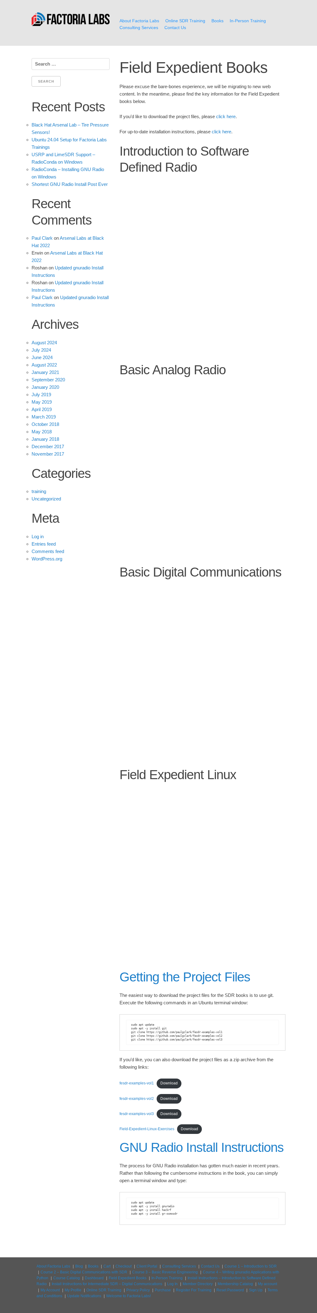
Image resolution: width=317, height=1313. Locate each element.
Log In (172, 1284)
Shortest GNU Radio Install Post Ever (70, 184)
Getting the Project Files (184, 977)
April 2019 (42, 409)
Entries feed (44, 544)
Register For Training (193, 1290)
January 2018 (45, 439)
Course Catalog (66, 1278)
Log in (38, 536)
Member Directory (198, 1284)
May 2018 (42, 431)
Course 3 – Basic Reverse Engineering (165, 1272)
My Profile (73, 1290)
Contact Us (175, 27)
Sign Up (256, 1290)
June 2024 (42, 357)
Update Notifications (84, 1296)
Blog (79, 1266)
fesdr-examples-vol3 (136, 1114)
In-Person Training (248, 20)
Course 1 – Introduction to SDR (250, 1266)
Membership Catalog (235, 1284)
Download (169, 1083)
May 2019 (42, 402)
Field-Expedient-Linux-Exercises (146, 1129)
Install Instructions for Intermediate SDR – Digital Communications (107, 1284)
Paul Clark (42, 238)
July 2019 (41, 394)
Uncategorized (46, 498)
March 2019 (44, 416)
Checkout (123, 1266)
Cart (107, 1266)
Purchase (163, 1290)
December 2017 (48, 446)
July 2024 (41, 350)
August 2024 (44, 342)
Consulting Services (138, 27)
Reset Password (230, 1290)
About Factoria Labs (139, 20)
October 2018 (45, 424)
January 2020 (45, 387)
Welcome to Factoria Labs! (128, 1296)
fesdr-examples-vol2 (136, 1098)
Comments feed (48, 551)
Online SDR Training (185, 20)
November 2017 (48, 454)
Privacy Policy (138, 1290)
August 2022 (44, 364)
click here (226, 116)
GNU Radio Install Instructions (201, 1147)
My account (267, 1284)
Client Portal (147, 1266)
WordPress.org (47, 558)
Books (217, 20)
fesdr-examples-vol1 (136, 1083)
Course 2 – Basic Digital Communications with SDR (84, 1272)
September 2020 (48, 379)
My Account (50, 1290)
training (39, 491)
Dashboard (94, 1278)
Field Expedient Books (127, 1278)
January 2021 (45, 372)
